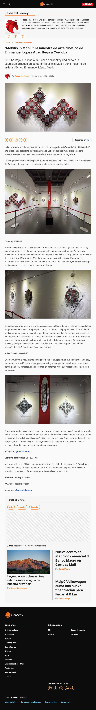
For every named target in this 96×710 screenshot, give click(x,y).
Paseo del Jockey (22, 76)
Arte (11, 507)
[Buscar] (9, 4)
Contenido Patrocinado (23, 43)
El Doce (7, 43)
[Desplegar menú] (4, 4)
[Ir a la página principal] (46, 4)
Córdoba (34, 507)
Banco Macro (64, 569)
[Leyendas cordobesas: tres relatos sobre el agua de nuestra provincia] (28, 562)
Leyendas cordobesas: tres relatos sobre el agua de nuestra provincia (25, 580)
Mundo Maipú (64, 599)
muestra (22, 507)
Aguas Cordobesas (19, 588)
